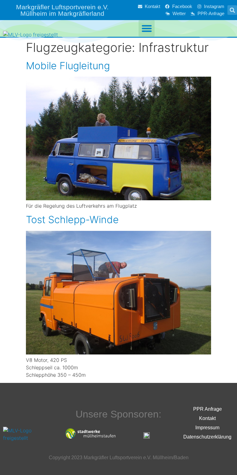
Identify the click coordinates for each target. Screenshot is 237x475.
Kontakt (207, 418)
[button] (232, 10)
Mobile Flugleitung (68, 66)
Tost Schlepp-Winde (72, 220)
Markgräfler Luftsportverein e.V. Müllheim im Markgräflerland (62, 10)
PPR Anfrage (207, 409)
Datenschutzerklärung (207, 436)
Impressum (207, 427)
